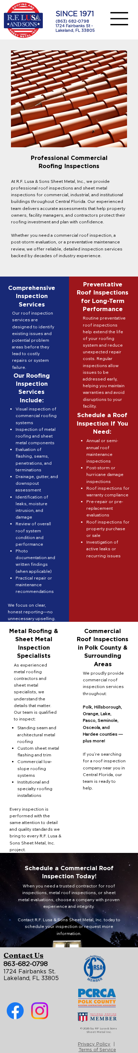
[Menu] (120, 18)
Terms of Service (97, 1050)
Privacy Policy (94, 1044)
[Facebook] (15, 1010)
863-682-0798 (26, 964)
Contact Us (24, 955)
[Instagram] (39, 1010)
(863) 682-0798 (72, 21)
